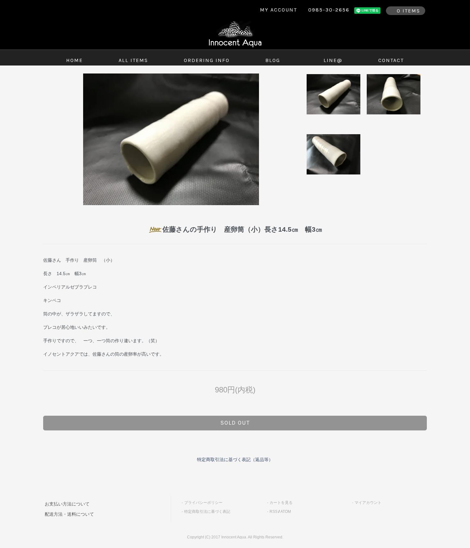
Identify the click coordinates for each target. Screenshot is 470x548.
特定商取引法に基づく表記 (207, 511)
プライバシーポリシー (203, 502)
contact (391, 60)
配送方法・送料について (69, 514)
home (74, 60)
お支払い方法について (67, 503)
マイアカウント (368, 502)
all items (133, 60)
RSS (274, 511)
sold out (235, 422)
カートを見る (281, 502)
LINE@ (333, 60)
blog (272, 60)
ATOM (285, 511)
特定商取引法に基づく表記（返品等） (235, 459)
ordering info (207, 60)
